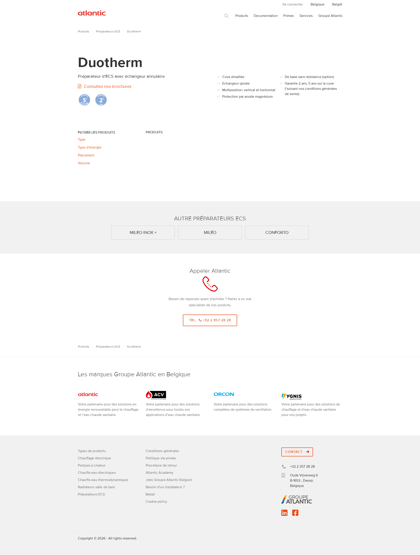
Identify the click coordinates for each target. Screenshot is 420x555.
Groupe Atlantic (330, 16)
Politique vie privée (161, 458)
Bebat (150, 494)
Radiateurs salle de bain (96, 487)
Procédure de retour (161, 465)
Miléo (210, 232)
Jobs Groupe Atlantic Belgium (169, 480)
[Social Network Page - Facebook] (295, 514)
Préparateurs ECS (108, 31)
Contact (294, 452)
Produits (241, 16)
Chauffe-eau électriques (97, 472)
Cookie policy (156, 501)
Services (306, 16)
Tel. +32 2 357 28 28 (210, 320)
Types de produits (92, 451)
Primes (288, 16)
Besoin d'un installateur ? (165, 487)
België (337, 4)
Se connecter (292, 4)
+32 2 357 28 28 (302, 466)
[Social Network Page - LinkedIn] (284, 514)
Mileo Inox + (143, 232)
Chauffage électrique (94, 458)
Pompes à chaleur (92, 465)
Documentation (266, 16)
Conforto (277, 232)
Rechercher (226, 15)
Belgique (317, 4)
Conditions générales (162, 451)
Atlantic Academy (159, 472)
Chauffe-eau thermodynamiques (103, 480)
